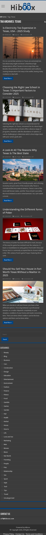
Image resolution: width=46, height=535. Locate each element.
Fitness (6, 395)
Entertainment (8, 379)
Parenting (7, 460)
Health (6, 418)
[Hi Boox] (23, 6)
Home (4, 17)
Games (6, 406)
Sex (5, 475)
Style (5, 483)
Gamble (16, 216)
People (6, 463)
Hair (5, 414)
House (6, 425)
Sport (6, 479)
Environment (8, 383)
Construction (8, 368)
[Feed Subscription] (45, 22)
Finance (16, 35)
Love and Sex (8, 437)
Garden (6, 410)
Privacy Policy (8, 534)
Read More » (8, 78)
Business (17, 279)
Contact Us (20, 534)
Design (6, 372)
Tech (5, 486)
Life (15, 157)
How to (6, 429)
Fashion (6, 387)
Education (17, 97)
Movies (6, 448)
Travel (19, 157)
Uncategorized (9, 498)
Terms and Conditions (34, 534)
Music (6, 452)
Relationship (8, 471)
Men (5, 444)
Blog (5, 356)
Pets (5, 467)
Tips (5, 490)
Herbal (6, 421)
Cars (5, 364)
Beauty (6, 352)
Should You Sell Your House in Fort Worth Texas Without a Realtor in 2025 (22, 272)
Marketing (7, 441)
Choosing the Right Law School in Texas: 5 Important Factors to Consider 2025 (21, 90)
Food (5, 398)
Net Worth (7, 456)
